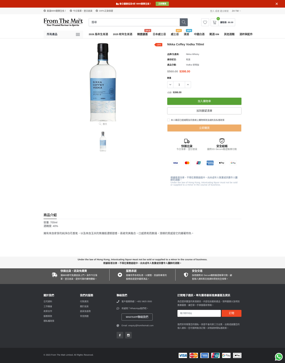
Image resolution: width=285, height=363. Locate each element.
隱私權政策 (49, 321)
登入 (212, 11)
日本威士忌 (159, 34)
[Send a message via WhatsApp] (278, 356)
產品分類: (171, 64)
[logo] (63, 22)
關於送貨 (84, 306)
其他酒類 (229, 34)
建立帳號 (224, 11)
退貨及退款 (85, 311)
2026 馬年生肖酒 (98, 34)
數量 (169, 78)
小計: (169, 92)
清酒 (186, 34)
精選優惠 (142, 34)
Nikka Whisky (192, 54)
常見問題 (84, 316)
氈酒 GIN (214, 34)
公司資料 (48, 301)
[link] (205, 22)
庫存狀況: (171, 59)
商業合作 (48, 311)
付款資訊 (84, 301)
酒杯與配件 (246, 34)
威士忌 (175, 34)
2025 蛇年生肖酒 (122, 34)
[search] (184, 22)
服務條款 (48, 316)
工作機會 (48, 306)
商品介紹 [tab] (50, 215)
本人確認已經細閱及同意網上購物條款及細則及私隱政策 (197, 120)
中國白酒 (199, 34)
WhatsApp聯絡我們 (137, 317)
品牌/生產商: (173, 54)
